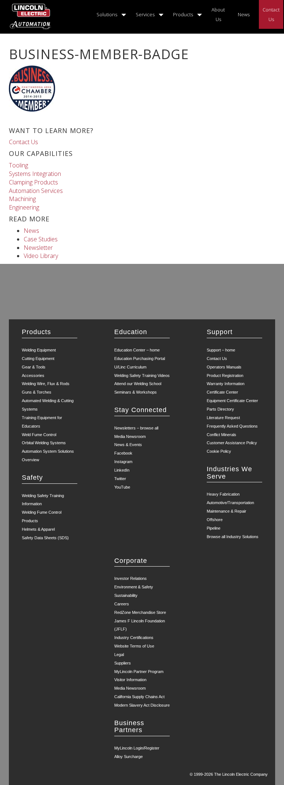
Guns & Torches (36, 392)
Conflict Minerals (221, 434)
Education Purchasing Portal (139, 358)
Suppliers (122, 663)
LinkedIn (121, 470)
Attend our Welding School (137, 383)
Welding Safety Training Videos (142, 375)
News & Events (128, 444)
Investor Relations (130, 578)
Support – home (221, 350)
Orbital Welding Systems (44, 443)
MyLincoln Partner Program (138, 671)
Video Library (41, 256)
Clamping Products (33, 182)
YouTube (122, 487)
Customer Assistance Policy (232, 443)
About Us (218, 14)
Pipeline (213, 528)
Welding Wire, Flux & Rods (46, 383)
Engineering (24, 207)
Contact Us (271, 14)
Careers (121, 604)
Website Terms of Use (134, 646)
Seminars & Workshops (135, 392)
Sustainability (126, 595)
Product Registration (225, 375)
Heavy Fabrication (223, 494)
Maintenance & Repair (226, 511)
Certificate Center (222, 392)
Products (183, 14)
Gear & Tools (33, 367)
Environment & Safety (133, 587)
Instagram (123, 461)
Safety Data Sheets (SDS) (45, 538)
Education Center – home (137, 350)
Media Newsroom (130, 436)
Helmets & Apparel (38, 529)
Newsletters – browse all (136, 428)
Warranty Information (225, 383)
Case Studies (41, 239)
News (244, 14)
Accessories (33, 375)
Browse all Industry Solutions (232, 536)
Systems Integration (35, 174)
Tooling (18, 165)
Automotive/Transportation (230, 502)
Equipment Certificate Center (232, 400)
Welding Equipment (39, 350)
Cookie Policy (219, 451)
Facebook (123, 453)
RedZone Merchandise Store (140, 612)
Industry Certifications (133, 637)
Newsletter (38, 248)
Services (145, 14)
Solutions (107, 14)
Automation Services (36, 191)
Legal (119, 654)
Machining (22, 199)
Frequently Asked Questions (232, 426)
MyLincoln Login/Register (136, 748)
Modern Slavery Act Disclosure (142, 705)
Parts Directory (220, 409)
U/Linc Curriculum (130, 367)
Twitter (120, 478)
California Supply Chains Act (139, 696)
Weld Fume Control (39, 434)
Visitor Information (130, 679)
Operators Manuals (224, 367)
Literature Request (223, 417)
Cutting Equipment (38, 358)
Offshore (215, 519)
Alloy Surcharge (128, 756)
